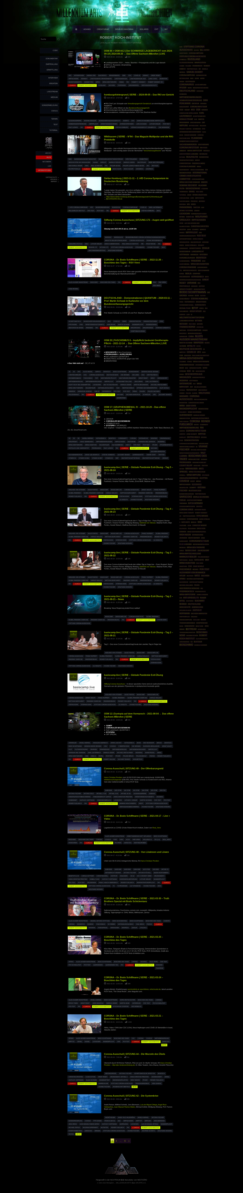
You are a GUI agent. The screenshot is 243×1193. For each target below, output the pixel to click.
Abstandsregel (110, 1073)
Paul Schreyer (96, 165)
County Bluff (185, 465)
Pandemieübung (161, 493)
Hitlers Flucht (185, 610)
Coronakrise (192, 519)
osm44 (121, 82)
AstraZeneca (101, 438)
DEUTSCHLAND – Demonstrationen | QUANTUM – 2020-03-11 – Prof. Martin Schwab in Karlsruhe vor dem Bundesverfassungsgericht (138, 301)
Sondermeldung (50, 105)
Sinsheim (92, 927)
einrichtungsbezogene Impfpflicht (150, 120)
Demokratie (189, 626)
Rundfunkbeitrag (75, 1131)
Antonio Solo (89, 793)
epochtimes (144, 989)
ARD (200, 232)
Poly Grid (192, 324)
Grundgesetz (159, 876)
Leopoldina (124, 1124)
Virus (181, 550)
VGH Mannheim (164, 127)
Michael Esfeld (74, 1127)
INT (166, 29)
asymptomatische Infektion (144, 1073)
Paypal (101, 756)
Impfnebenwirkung (76, 381)
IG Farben (111, 924)
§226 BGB (156, 869)
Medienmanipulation (120, 1080)
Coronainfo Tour (199, 541)
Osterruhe (136, 1003)
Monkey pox (88, 82)
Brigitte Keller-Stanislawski (116, 240)
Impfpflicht (93, 124)
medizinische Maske (76, 328)
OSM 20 (96, 391)
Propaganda (96, 448)
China (191, 336)
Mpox (98, 82)
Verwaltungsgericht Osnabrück (139, 104)
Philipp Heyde (115, 165)
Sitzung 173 (104, 247)
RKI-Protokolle (74, 169)
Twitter (161, 454)
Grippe (182, 431)
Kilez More (154, 961)
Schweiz (195, 229)
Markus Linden (129, 162)
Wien (204, 352)
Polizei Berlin (128, 756)
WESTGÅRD (142, 1180)
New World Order (75, 165)
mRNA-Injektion (91, 445)
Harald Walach (111, 493)
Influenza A (147, 839)
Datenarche (143, 438)
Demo (124, 321)
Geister (182, 229)
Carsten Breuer (75, 375)
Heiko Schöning (194, 412)
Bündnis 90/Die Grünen (150, 371)
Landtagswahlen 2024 (138, 78)
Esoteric (190, 601)
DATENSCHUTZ (51, 177)
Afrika (71, 961)
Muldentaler (90, 388)
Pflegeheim (91, 882)
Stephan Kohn (137, 496)
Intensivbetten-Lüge (124, 381)
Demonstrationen (150, 321)
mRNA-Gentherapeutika (196, 532)
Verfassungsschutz (149, 85)
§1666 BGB (108, 790)
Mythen (182, 157)
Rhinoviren (73, 843)
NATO (197, 575)
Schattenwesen (199, 116)
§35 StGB (154, 790)
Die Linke (135, 375)
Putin (198, 346)
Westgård (110, 1183)
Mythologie (194, 125)
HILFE (49, 157)
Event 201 (190, 217)
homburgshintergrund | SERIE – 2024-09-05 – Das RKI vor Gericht (139, 94)
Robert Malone (109, 759)
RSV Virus (156, 285)
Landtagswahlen (121, 78)
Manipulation (200, 62)
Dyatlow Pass (184, 198)
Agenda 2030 (91, 75)
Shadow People (198, 377)
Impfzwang (183, 560)
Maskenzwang (151, 324)
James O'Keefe (202, 594)
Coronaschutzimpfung (188, 443)
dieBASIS (152, 793)
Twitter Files (192, 69)
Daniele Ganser (200, 645)
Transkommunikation (187, 632)
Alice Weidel (88, 371)
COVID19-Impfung (194, 330)
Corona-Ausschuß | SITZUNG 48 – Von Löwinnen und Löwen (136, 852)
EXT (156, 29)
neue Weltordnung (156, 162)
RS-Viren (118, 843)
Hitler (182, 576)
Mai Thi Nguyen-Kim (111, 384)
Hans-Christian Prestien (113, 777)
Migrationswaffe (75, 82)
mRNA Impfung (194, 475)
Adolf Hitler (196, 311)
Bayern (200, 324)
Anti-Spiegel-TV (191, 598)
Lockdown (97, 384)
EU (192, 642)
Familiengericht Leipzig (102, 797)
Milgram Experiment (90, 1127)
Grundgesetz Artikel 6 (118, 1077)
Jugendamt (73, 800)
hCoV (128, 839)
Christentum (185, 163)
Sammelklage (103, 1083)
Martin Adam (124, 1003)
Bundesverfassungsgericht (139, 108)
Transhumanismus (142, 1083)
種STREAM (73, 469)
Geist (192, 481)
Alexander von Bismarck (192, 572)
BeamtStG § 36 (74, 876)
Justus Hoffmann (194, 500)
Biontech (107, 371)
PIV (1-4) (157, 839)
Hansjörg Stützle (75, 244)
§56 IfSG (163, 790)
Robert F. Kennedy (138, 82)
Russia (203, 620)
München (197, 465)
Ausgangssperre (75, 120)
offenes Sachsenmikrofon (147, 388)
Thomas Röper (187, 327)
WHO (158, 210)
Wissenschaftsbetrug (121, 1086)
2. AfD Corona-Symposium (78, 207)
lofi (188, 314)
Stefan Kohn (124, 496)
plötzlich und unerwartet (79, 448)
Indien (181, 81)
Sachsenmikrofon (75, 454)
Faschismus (88, 378)
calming (182, 361)
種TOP (164, 1045)
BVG (109, 321)
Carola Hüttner (88, 876)
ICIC (189, 371)
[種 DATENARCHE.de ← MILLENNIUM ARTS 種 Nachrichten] (49, 149)
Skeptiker (183, 53)
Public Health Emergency (108, 882)
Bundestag (116, 207)
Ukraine (191, 283)
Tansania (183, 503)
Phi (106, 165)
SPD (154, 394)
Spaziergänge (148, 328)
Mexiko (195, 569)
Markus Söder (126, 384)
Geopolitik (183, 487)
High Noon (185, 535)
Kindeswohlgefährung (128, 879)
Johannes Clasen (202, 365)
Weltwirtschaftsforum (131, 458)
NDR (202, 207)
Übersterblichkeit (187, 446)
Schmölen (146, 394)
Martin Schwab (123, 324)
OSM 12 (93, 756)
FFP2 (161, 321)
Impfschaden (73, 78)
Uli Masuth (124, 499)
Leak (189, 525)
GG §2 (132, 876)
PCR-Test (166, 124)
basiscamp (104, 489)
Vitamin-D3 (109, 458)
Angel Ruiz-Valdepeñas (126, 1117)
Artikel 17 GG (101, 793)
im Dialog (203, 154)
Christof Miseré (199, 525)
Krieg (193, 204)
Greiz (153, 378)
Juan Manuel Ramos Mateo (124, 1107)
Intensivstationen (127, 124)
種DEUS (193, 522)
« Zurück (72, 85)
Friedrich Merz (198, 163)
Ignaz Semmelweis (86, 441)
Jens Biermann (159, 1121)
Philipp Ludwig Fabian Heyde (133, 165)
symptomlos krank (138, 331)
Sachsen (112, 85)
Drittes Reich (152, 375)
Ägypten (204, 478)
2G (69, 371)
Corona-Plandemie (187, 166)
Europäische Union (196, 402)
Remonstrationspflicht (146, 882)
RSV (154, 282)
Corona (133, 438)
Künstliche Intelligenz (188, 113)
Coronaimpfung (198, 179)
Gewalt (145, 75)
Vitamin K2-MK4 (84, 458)
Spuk (181, 223)
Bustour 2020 (195, 491)
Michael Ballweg (186, 585)
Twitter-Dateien (189, 516)
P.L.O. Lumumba (185, 544)
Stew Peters (73, 289)
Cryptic (199, 506)
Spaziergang (135, 328)
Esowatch (81, 924)
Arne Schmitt (191, 434)
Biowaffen (183, 402)
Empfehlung (52, 64)
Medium (54, 97)
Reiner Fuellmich (75, 496)
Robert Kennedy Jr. (155, 82)
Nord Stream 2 (191, 245)
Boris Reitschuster (127, 1000)
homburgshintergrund (77, 124)
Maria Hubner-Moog (112, 244)
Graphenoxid (165, 438)
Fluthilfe (183, 528)
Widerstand (121, 398)
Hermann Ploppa (195, 368)
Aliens (194, 393)
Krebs (181, 374)
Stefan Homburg (122, 127)
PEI (108, 210)
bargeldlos (118, 237)
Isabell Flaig (94, 879)
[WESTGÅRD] (121, 1174)
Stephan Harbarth (163, 328)
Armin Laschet (116, 743)
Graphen (154, 438)
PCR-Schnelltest (75, 965)
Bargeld (108, 237)
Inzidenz (160, 797)
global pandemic (75, 493)
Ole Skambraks (117, 445)
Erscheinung (195, 122)
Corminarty (122, 438)
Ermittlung (52, 70)
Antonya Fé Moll (145, 872)
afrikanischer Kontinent (190, 132)
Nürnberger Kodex (199, 214)
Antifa (196, 424)
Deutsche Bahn (112, 375)
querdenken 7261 (112, 965)
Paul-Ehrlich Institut (77, 210)
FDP (96, 378)
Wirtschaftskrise (196, 582)
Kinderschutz (200, 591)
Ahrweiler (72, 743)
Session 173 (93, 247)
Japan (189, 229)
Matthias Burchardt (128, 493)
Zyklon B (143, 927)
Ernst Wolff (146, 489)
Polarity (183, 412)
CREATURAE (103, 29)
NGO (186, 368)
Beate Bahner (194, 538)
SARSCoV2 (127, 843)
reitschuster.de (155, 989)
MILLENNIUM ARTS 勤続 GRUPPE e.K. (131, 1183)
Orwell (182, 475)
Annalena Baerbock (100, 743)
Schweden (197, 129)
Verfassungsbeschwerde (129, 807)
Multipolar (142, 162)
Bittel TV (191, 346)
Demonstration (135, 321)
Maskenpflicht (137, 324)
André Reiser (110, 1117)
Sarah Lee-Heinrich (92, 454)
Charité (167, 921)
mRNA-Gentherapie (109, 82)
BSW (123, 75)
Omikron (72, 391)
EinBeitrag (144, 159)
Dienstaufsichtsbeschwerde (79, 797)
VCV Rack (205, 475)
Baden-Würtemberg (161, 872)
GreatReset (73, 441)
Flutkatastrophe (81, 749)
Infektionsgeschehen (109, 124)
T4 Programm (122, 886)
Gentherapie (203, 144)
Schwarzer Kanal (186, 305)
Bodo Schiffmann (119, 371)
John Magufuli (98, 1003)
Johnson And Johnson (146, 441)
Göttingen (193, 380)
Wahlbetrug (137, 759)
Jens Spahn (138, 381)
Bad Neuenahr (148, 743)
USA (198, 109)
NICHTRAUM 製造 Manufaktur (121, 1180)
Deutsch (190, 576)
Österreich (106, 391)
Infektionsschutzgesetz (95, 324)
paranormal (185, 207)
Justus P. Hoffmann (87, 800)
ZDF (191, 387)
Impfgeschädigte (190, 270)
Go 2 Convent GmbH (144, 876)
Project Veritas (185, 129)
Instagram (131, 441)
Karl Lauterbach (155, 207)
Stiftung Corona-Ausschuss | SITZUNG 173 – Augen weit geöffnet (139, 220)
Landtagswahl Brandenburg (101, 78)
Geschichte (200, 371)
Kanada (205, 110)
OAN (118, 1041)
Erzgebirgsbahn (75, 378)
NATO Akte (185, 522)
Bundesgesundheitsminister (85, 159)
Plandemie (196, 138)
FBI (193, 371)
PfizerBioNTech (166, 445)
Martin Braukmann (141, 384)
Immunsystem (184, 418)
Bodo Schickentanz (119, 921)
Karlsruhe (111, 324)
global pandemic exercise (93, 493)
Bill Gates (204, 50)
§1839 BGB (127, 869)
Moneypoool (150, 752)
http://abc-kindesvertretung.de (123, 1065)
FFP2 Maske (73, 324)
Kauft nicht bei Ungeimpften (79, 384)
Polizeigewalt (74, 394)
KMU (86, 244)
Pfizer (154, 445)
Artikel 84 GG (126, 793)
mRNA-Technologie (197, 472)
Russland (102, 85)
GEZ (119, 1121)
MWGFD (204, 182)
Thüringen (122, 85)
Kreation (53, 83)
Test (55, 125)
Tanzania (194, 616)
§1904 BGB (137, 869)
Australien (190, 81)
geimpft (192, 487)
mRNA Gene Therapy (186, 513)
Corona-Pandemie (187, 267)
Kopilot (103, 162)
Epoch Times (73, 1003)
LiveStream (52, 92)
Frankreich (197, 66)
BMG (70, 159)
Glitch (202, 295)
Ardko (197, 160)
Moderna (161, 441)
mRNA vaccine (194, 459)
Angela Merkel (87, 438)
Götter (202, 286)
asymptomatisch (75, 321)
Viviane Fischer (153, 247)
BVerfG (126, 120)
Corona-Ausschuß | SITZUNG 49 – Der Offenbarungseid (133, 768)
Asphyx (98, 371)
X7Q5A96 (204, 188)
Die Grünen (125, 375)
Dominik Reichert (188, 185)
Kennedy (84, 78)
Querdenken (98, 965)
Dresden (187, 355)
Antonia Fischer (75, 793)
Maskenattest (104, 1080)
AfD (70, 75)
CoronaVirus (186, 84)
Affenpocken (79, 75)
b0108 (139, 743)
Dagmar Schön (192, 635)
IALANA (95, 162)
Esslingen (124, 876)
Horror (182, 519)
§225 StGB (118, 790)
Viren (201, 308)
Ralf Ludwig (73, 127)
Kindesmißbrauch (104, 800)
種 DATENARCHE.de (114, 199)
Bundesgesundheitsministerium (111, 159)
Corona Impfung (187, 75)
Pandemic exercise (146, 493)
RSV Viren (162, 282)
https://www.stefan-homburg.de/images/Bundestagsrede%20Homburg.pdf (134, 197)
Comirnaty (204, 424)
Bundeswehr (134, 371)
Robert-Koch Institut (188, 141)
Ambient (182, 151)
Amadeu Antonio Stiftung (100, 921)
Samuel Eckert (194, 72)
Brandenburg (114, 75)
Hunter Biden (184, 201)
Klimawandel (184, 261)
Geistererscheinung (189, 588)
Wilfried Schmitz (148, 1131)
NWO (86, 165)
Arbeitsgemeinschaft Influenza (139, 836)
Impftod (202, 434)
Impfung (148, 1121)
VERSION (53, 179)
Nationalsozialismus (105, 388)
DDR (180, 47)
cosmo (181, 66)
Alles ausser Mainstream (78, 282)
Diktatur (114, 876)
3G (74, 371)
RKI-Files (155, 165)
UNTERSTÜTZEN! (44, 170)
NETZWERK (46, 162)
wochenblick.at (133, 989)
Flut (70, 749)
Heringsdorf (162, 378)
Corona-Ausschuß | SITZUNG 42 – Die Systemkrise (131, 1095)
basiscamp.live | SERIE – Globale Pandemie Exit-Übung (133, 675)
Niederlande (203, 443)
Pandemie (89, 328)
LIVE (49, 166)
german (204, 459)
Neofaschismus (128, 388)
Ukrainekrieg (134, 85)
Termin (54, 119)
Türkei (189, 361)
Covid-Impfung (200, 84)
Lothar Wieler (154, 124)
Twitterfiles (184, 616)
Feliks (196, 585)
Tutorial (53, 130)
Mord (202, 78)
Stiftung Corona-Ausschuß (122, 247)
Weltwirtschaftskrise (151, 458)
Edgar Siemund (190, 135)
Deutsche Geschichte (190, 349)
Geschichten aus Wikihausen (79, 162)
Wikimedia (139, 169)
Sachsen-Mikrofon (133, 394)
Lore (192, 198)
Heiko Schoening (197, 170)
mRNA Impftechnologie (190, 554)
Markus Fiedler (115, 162)
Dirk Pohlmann (131, 159)
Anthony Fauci (200, 509)
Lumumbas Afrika (186, 321)
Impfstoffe (199, 198)
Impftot (72, 1041)
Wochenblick (136, 1006)
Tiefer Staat (151, 454)
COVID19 (113, 746)
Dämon (196, 210)
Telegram (159, 968)
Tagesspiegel (103, 927)
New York (199, 626)
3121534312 (197, 484)
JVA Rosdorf (203, 551)
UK (200, 69)
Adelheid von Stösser (77, 489)
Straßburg (139, 247)
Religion (203, 125)
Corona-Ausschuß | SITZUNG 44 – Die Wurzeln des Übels (134, 1054)
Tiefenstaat (191, 390)
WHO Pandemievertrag (97, 250)
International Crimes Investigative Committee (193, 176)
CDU (129, 75)
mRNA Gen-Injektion (200, 264)
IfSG (81, 324)
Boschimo (94, 282)
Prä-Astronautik (200, 399)
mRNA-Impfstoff (194, 151)
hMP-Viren (136, 839)
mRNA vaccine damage (189, 182)
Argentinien (201, 302)
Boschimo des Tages (107, 282)
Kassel (87, 1041)
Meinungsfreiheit (195, 333)
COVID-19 (137, 75)
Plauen (142, 391)
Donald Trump (186, 119)
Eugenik (90, 924)
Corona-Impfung (196, 53)
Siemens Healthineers (128, 803)
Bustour (198, 642)
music (191, 560)
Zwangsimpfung (185, 620)
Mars (190, 88)
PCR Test (91, 210)
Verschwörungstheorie (152, 151)
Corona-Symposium (130, 207)
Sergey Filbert (186, 289)
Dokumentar (52, 59)
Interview (53, 78)
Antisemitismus (185, 239)
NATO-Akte (199, 560)
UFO (199, 352)
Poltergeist (184, 277)
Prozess (194, 201)
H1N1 (115, 839)
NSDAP (187, 110)
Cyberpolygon (123, 746)
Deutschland (187, 91)
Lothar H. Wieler (131, 800)
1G (69, 438)
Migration (163, 78)
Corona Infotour (189, 147)
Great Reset (155, 75)
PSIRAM (152, 756)
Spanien (97, 1131)
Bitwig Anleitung (200, 195)
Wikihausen (115, 927)
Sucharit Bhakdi (165, 394)
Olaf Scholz (164, 388)
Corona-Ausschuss (137, 240)
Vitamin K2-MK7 (97, 458)
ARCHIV (48, 153)
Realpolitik (192, 157)
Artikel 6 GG (113, 793)
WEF (117, 458)
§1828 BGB (118, 869)
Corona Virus (186, 509)
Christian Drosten (76, 1077)
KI (191, 314)
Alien (197, 295)
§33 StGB (136, 790)
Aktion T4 (164, 869)
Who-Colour (128, 169)
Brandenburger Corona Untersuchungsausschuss (145, 237)
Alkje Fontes (93, 489)
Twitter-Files (200, 494)
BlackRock (102, 75)
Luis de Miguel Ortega (148, 1105)
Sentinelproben (140, 843)
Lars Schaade (141, 124)
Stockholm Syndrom (121, 1006)
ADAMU (87, 29)
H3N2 (121, 839)
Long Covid (153, 78)
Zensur (165, 458)
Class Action (90, 1077)
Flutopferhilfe (202, 639)
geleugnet (184, 107)
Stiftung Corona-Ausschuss (114, 684)
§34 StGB (145, 790)
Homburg (183, 94)
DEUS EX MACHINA (124, 29)
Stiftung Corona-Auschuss (192, 56)
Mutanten (104, 1127)
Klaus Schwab (91, 1080)
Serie (197, 78)
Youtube (182, 525)
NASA (181, 626)
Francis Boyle (109, 1121)
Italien (188, 393)
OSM (86, 756)
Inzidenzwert (157, 1077)
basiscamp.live (116, 489)
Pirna (135, 391)
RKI (128, 82)
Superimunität (138, 454)
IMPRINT (54, 181)
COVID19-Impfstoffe (187, 506)
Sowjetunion (195, 248)
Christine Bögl (102, 876)
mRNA (159, 752)
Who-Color (117, 169)
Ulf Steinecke (135, 886)
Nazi (118, 388)
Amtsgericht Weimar (113, 872)
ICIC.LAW (196, 620)
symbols (182, 59)
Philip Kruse (150, 244)
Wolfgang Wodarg (115, 250)
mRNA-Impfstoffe (187, 595)
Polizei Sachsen (154, 391)
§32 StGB (127, 790)
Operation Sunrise (85, 391)
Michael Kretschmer (159, 384)
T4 (113, 886)
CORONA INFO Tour (196, 431)
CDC (133, 1038)
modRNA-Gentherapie (195, 579)
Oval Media (140, 924)
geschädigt (184, 299)
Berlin (159, 743)
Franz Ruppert (159, 489)
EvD (195, 119)
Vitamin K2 (72, 458)
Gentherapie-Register (127, 378)
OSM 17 (128, 445)
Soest (141, 803)
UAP (203, 122)
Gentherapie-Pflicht (108, 378)
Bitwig (182, 217)
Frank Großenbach (154, 240)
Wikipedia (149, 169)
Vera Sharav (156, 1083)
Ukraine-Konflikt (199, 462)
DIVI (132, 120)
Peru (181, 302)
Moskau (182, 547)
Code (55, 50)
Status (54, 111)
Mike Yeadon (135, 1080)
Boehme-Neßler (90, 120)
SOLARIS (144, 29)
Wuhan (71, 1134)
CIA (180, 598)
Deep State (191, 406)
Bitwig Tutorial (186, 210)
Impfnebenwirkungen (94, 381)
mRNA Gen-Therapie (76, 388)
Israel (79, 1041)
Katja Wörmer (195, 503)
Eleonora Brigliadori (151, 746)
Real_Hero (156, 828)
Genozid (194, 286)
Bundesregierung (102, 207)
